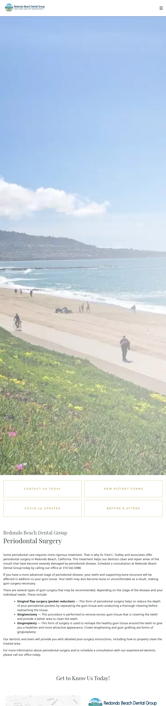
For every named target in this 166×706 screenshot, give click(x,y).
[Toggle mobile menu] (161, 8)
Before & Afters (123, 508)
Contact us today (42, 488)
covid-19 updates (42, 508)
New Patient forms (123, 488)
